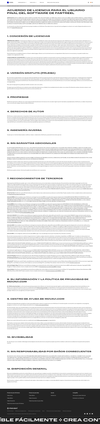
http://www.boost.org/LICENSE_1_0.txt (55, 270)
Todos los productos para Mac (36, 400)
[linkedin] (89, 414)
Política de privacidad (64, 5)
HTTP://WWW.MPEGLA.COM (27, 212)
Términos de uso (10, 410)
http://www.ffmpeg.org (12, 257)
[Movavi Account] (88, 2)
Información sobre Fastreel (79, 395)
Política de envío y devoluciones (34, 410)
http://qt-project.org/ (75, 262)
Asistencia (53, 395)
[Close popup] (92, 5)
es (92, 2)
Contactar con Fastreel (78, 398)
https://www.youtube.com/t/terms (16, 194)
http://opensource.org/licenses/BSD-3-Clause (50, 266)
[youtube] (92, 414)
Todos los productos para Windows (15, 403)
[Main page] (11, 2)
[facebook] (84, 414)
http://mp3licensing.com (80, 240)
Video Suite (10, 395)
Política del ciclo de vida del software (54, 410)
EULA (43, 410)
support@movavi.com (17, 27)
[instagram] (87, 414)
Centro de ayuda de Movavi (42, 305)
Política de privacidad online (20, 410)
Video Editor (10, 398)
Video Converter (11, 400)
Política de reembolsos (67, 410)
